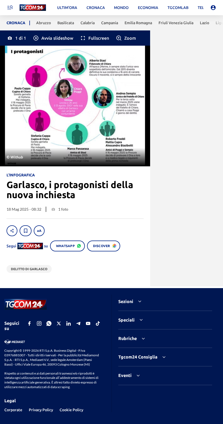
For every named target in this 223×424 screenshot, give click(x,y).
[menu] (10, 7)
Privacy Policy (41, 410)
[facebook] (29, 323)
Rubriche (127, 338)
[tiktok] (98, 323)
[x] (58, 323)
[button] (53, 38)
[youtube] (88, 323)
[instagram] (39, 323)
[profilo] (213, 7)
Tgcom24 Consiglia (137, 356)
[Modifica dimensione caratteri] (39, 230)
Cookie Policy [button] (71, 410)
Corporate (13, 410)
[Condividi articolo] (12, 230)
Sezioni (125, 301)
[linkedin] (68, 323)
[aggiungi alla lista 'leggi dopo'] (26, 230)
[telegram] (78, 323)
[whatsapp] (49, 323)
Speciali (126, 319)
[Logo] (33, 7)
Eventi (125, 375)
